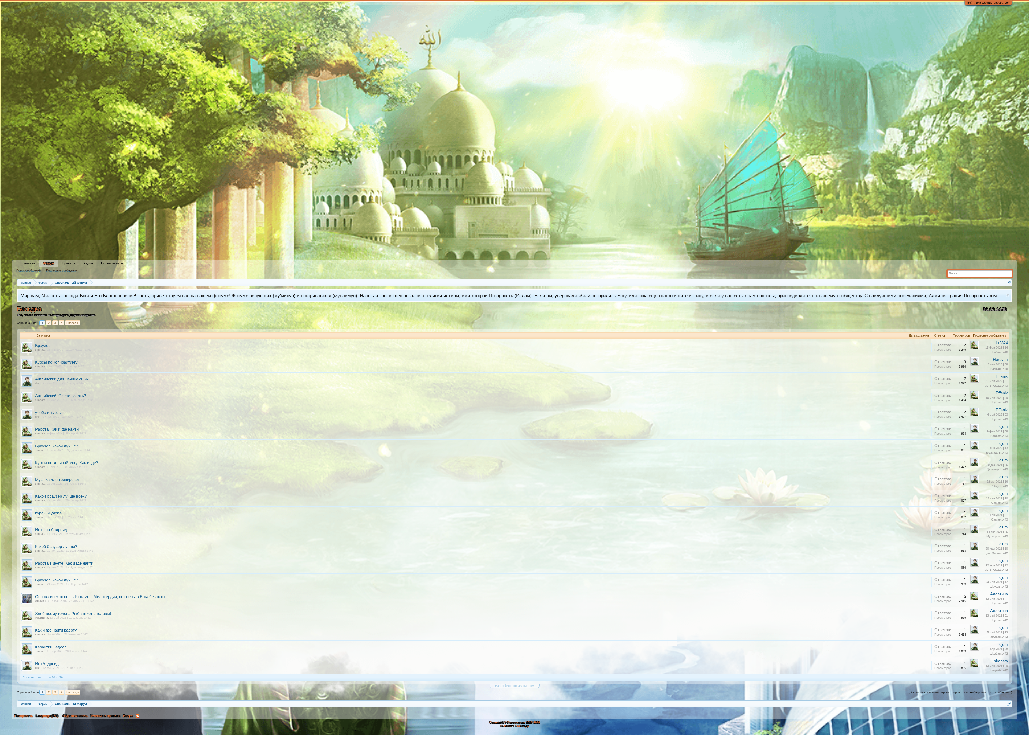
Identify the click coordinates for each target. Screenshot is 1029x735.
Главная (29, 263)
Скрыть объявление (1008, 295)
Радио (88, 263)
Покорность (23, 716)
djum (38, 383)
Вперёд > (72, 322)
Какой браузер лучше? (56, 546)
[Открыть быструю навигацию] (1009, 282)
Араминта (42, 600)
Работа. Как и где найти (57, 429)
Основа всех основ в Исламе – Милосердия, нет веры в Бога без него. (100, 597)
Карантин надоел (51, 647)
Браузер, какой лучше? (56, 446)
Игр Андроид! (47, 664)
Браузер (42, 346)
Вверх (128, 716)
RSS (137, 716)
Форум (48, 263)
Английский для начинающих (62, 379)
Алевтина (999, 594)
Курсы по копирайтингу (56, 362)
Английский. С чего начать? (60, 396)
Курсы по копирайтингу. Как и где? (66, 463)
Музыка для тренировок (57, 479)
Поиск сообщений (28, 270)
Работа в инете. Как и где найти (64, 563)
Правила (68, 263)
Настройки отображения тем (514, 685)
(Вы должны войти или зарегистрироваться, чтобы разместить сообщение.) (960, 692)
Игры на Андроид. (51, 530)
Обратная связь (75, 716)
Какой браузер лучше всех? (61, 496)
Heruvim (1000, 359)
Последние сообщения (61, 270)
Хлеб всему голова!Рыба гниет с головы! (73, 613)
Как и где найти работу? (57, 630)
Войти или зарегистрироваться (988, 2)
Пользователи (112, 263)
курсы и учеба (48, 513)
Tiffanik (1002, 376)
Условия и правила (105, 716)
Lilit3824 (1001, 343)
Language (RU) (47, 716)
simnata (40, 349)
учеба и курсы (48, 413)
